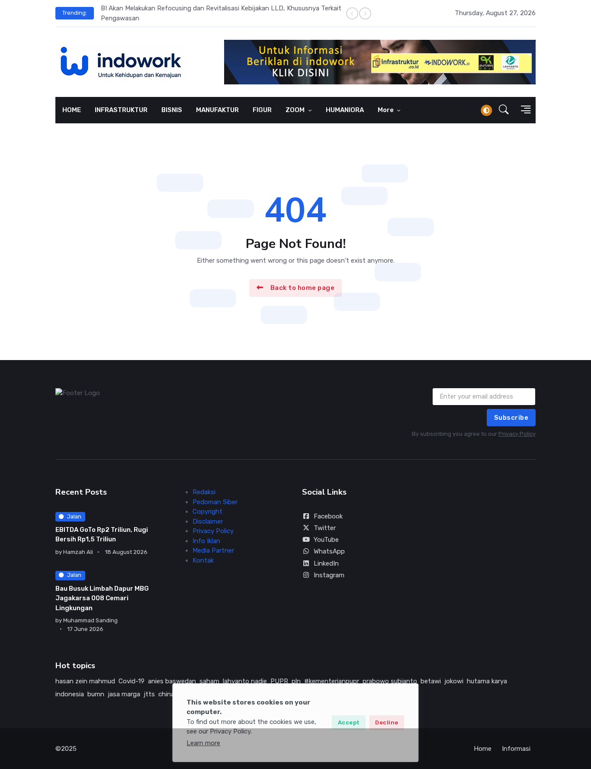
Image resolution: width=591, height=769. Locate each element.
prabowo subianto (390, 681)
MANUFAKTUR (217, 110)
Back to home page (302, 288)
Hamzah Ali (78, 552)
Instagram (329, 575)
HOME (71, 110)
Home (482, 749)
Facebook (328, 516)
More (386, 110)
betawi (431, 681)
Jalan (74, 516)
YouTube (326, 540)
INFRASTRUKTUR (121, 110)
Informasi (516, 749)
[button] (504, 110)
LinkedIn (326, 563)
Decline (386, 722)
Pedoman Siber (215, 502)
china (166, 694)
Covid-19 (132, 681)
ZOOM (296, 110)
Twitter (325, 528)
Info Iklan (206, 541)
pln (296, 681)
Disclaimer (208, 521)
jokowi (453, 681)
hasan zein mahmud (85, 681)
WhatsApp (329, 551)
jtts (149, 694)
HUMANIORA (345, 110)
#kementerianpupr (331, 681)
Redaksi (204, 492)
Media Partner (213, 550)
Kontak (203, 560)
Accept (349, 722)
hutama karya (487, 681)
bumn (95, 694)
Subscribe (511, 418)
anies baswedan (172, 681)
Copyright (207, 511)
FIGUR (262, 110)
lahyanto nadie (245, 681)
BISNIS (171, 110)
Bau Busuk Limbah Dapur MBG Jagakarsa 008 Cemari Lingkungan (102, 598)
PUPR (279, 681)
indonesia (69, 694)
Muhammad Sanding (90, 620)
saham (209, 681)
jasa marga (124, 694)
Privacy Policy (517, 434)
